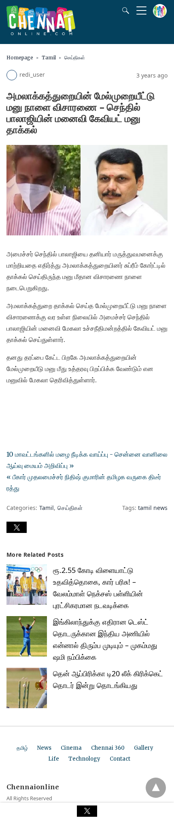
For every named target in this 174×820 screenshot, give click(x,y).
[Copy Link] (51, 402)
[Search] (124, 10)
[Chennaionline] (40, 32)
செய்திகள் (74, 58)
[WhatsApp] (38, 402)
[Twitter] (25, 402)
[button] (16, 527)
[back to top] (156, 788)
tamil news (153, 508)
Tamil (49, 58)
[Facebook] (12, 402)
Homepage (19, 58)
